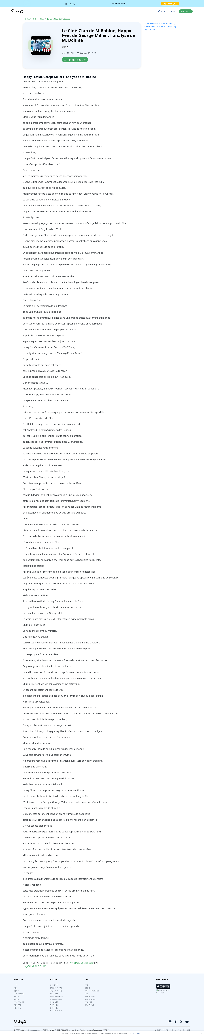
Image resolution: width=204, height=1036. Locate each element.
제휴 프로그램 (90, 999)
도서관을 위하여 (20, 1002)
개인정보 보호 (168, 1030)
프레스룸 (88, 1002)
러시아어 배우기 (56, 1010)
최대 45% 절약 (170, 3)
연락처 (16, 991)
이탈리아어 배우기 (56, 996)
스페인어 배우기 (56, 988)
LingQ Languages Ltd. (33, 1030)
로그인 (172, 11)
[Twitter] (181, 1022)
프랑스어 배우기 (56, 991)
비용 (15, 988)
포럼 (87, 985)
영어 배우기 (54, 985)
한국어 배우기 (55, 1008)
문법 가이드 (89, 1005)
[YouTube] (187, 1022)
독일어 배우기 (55, 993)
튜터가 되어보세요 (92, 991)
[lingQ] (17, 11)
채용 (87, 993)
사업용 (16, 999)
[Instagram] (170, 1022)
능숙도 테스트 (90, 996)
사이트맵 (178, 1030)
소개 (15, 985)
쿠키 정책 (136, 1033)
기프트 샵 (17, 1008)
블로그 (87, 988)
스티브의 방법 (19, 993)
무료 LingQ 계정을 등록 (81, 962)
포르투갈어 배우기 (56, 999)
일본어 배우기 (55, 1002)
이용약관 (158, 1030)
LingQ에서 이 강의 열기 (35, 966)
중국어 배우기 (55, 1005)
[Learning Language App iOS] (163, 986)
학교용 (16, 996)
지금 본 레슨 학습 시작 (75, 59)
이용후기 (17, 1005)
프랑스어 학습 (30, 19)
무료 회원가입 (186, 11)
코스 (42, 19)
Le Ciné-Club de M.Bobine (58, 19)
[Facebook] (175, 1022)
